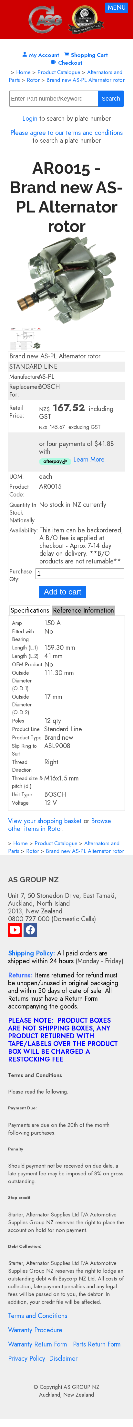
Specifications (30, 610)
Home (23, 72)
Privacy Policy (26, 1358)
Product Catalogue (58, 72)
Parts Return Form (97, 1344)
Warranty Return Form (37, 1344)
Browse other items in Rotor (59, 824)
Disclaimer (63, 1358)
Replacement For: (25, 391)
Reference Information (83, 610)
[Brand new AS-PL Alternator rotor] (66, 322)
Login (29, 118)
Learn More (89, 459)
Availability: (23, 530)
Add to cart (62, 591)
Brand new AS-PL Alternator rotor (85, 80)
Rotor (33, 80)
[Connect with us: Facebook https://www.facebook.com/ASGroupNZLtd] (30, 931)
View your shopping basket (45, 821)
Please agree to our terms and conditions (66, 132)
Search (111, 98)
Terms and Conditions (37, 1316)
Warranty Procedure (35, 1330)
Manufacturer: (26, 377)
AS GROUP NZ (81, 1387)
